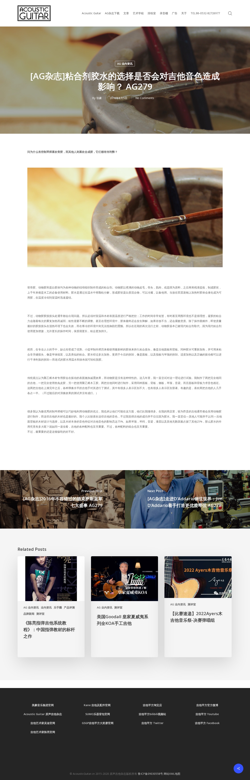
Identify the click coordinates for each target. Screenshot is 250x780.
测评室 (40, 614)
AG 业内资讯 (125, 63)
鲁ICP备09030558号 (151, 774)
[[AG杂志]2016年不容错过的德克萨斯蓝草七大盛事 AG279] (62, 499)
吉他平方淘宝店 (152, 705)
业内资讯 (46, 607)
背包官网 (104, 714)
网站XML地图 (172, 774)
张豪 (99, 98)
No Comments (144, 98)
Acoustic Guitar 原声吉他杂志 (43, 714)
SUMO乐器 (92, 714)
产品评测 (69, 607)
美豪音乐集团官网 (43, 705)
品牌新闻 (28, 614)
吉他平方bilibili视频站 (152, 714)
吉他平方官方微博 (207, 705)
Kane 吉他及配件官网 (97, 705)
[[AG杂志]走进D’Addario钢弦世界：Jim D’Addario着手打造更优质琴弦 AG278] (187, 499)
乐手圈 (58, 607)
